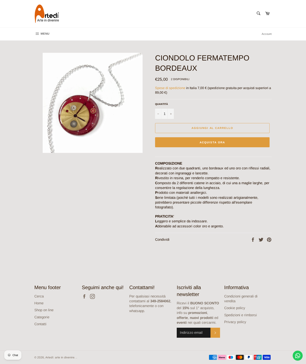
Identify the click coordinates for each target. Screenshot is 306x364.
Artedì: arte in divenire (60, 357)
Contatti (40, 324)
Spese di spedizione (170, 88)
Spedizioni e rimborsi (240, 315)
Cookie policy (234, 308)
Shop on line (43, 310)
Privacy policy (235, 322)
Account (267, 33)
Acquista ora (212, 142)
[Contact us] (298, 356)
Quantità (161, 104)
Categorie (41, 317)
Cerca (39, 296)
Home (39, 303)
